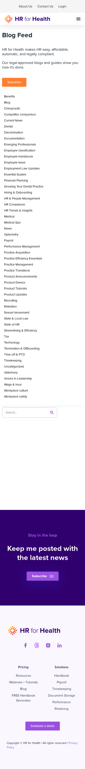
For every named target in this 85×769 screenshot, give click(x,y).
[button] (78, 19)
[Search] (52, 412)
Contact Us (45, 6)
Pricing (23, 667)
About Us (25, 6)
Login (62, 6)
